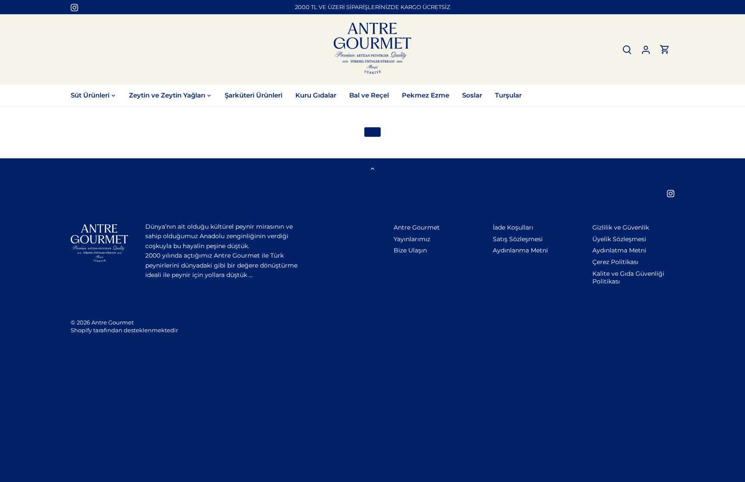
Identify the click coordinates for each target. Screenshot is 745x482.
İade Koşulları (513, 227)
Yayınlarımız (412, 239)
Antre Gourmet (417, 227)
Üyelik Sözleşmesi (619, 239)
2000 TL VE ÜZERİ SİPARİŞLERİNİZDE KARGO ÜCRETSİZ (372, 6)
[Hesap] (645, 49)
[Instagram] (74, 7)
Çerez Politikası (615, 262)
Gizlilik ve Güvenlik (620, 227)
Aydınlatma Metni (619, 250)
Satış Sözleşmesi (518, 239)
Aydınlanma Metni (520, 250)
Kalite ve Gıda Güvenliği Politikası (628, 277)
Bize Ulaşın (410, 250)
